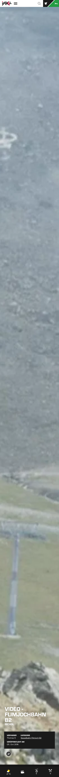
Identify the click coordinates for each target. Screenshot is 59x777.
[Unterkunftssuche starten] (53, 3)
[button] (39, 3)
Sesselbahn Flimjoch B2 (31, 738)
